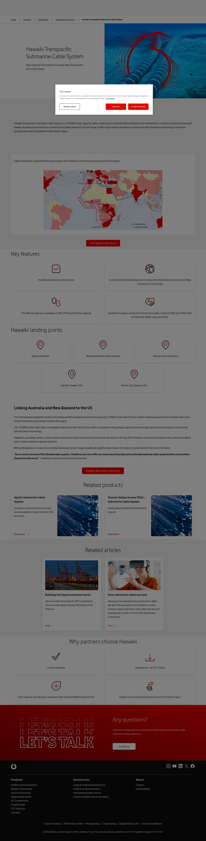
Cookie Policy (110, 98)
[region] (104, 99)
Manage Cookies (70, 107)
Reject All (116, 107)
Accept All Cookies (138, 107)
